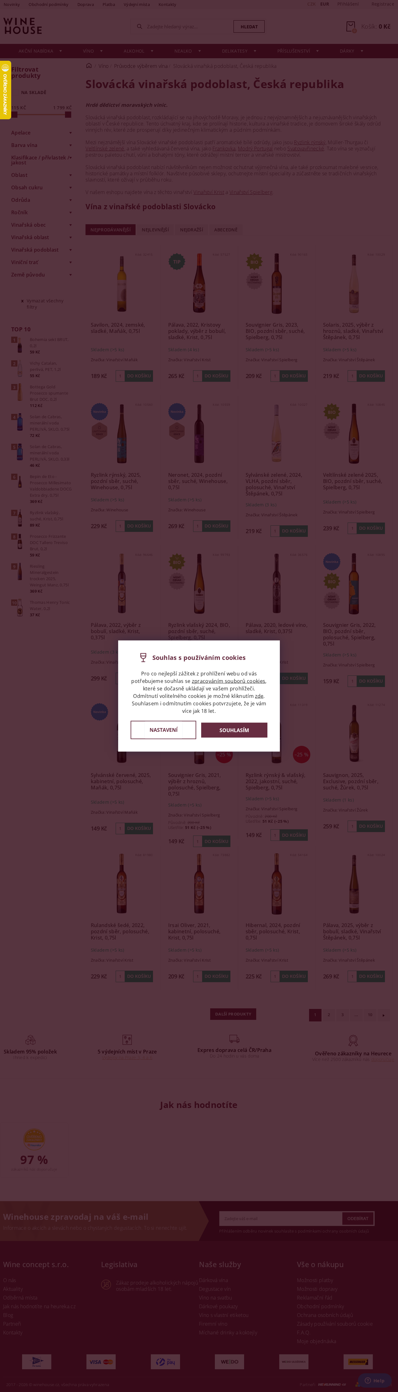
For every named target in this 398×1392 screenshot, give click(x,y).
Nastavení (164, 730)
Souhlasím (234, 730)
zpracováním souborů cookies (229, 681)
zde (259, 696)
